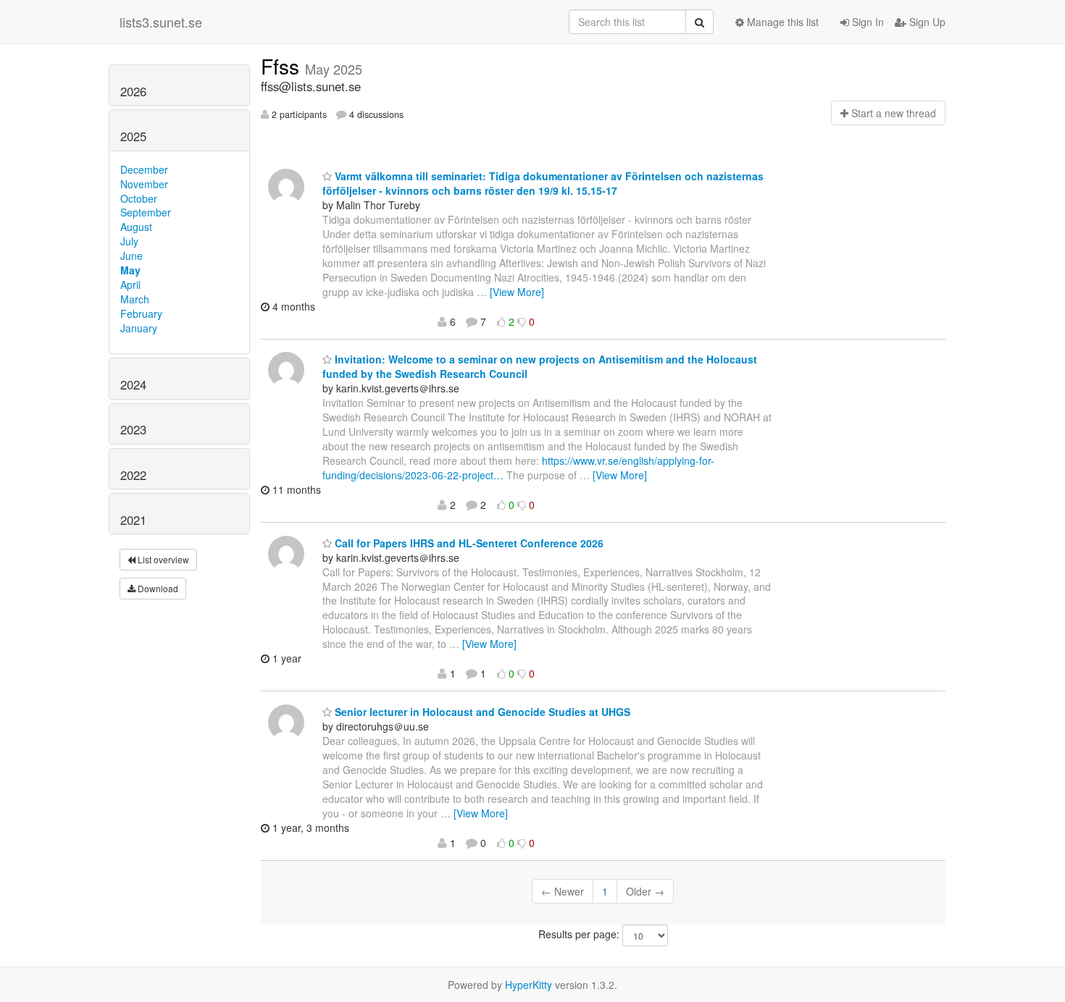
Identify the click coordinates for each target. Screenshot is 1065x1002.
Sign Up (925, 21)
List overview (162, 559)
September (145, 212)
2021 (133, 520)
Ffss (283, 65)
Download (156, 588)
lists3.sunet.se (161, 21)
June (131, 255)
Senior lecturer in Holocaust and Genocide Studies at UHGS (481, 711)
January (138, 328)
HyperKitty (528, 984)
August (136, 226)
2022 (133, 475)
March (134, 299)
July (129, 241)
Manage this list (781, 21)
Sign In (866, 21)
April (130, 284)
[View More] (517, 292)
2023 (133, 429)
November (144, 184)
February (141, 313)
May (130, 270)
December (144, 169)
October (138, 198)
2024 (133, 384)
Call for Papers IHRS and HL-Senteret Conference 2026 (468, 543)
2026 (133, 91)
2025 (133, 136)
